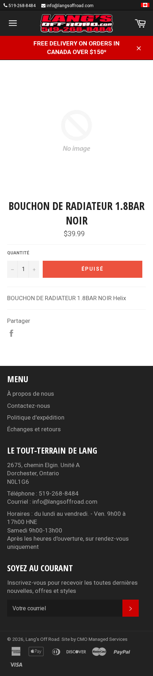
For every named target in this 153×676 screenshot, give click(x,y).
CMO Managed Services (102, 639)
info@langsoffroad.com (70, 5)
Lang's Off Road (42, 639)
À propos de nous (30, 393)
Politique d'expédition (35, 417)
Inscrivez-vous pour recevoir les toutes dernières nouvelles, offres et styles (72, 586)
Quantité (18, 252)
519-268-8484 (22, 5)
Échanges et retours (34, 429)
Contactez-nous (28, 405)
